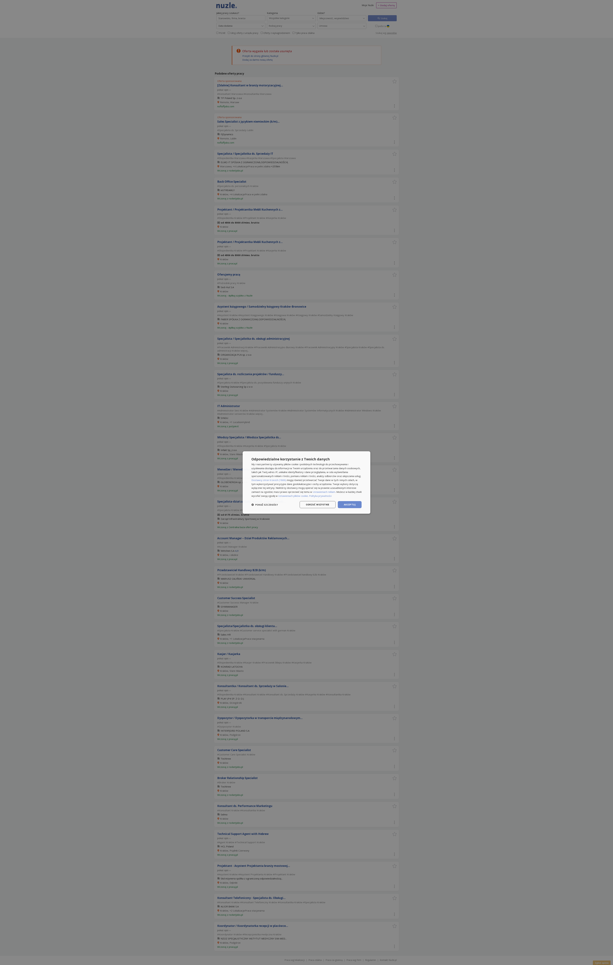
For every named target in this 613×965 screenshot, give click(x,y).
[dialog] (306, 482)
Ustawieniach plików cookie (293, 495)
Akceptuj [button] (350, 504)
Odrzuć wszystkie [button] (317, 504)
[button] (264, 504)
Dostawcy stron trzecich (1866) (268, 480)
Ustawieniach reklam (324, 491)
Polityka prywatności (320, 495)
